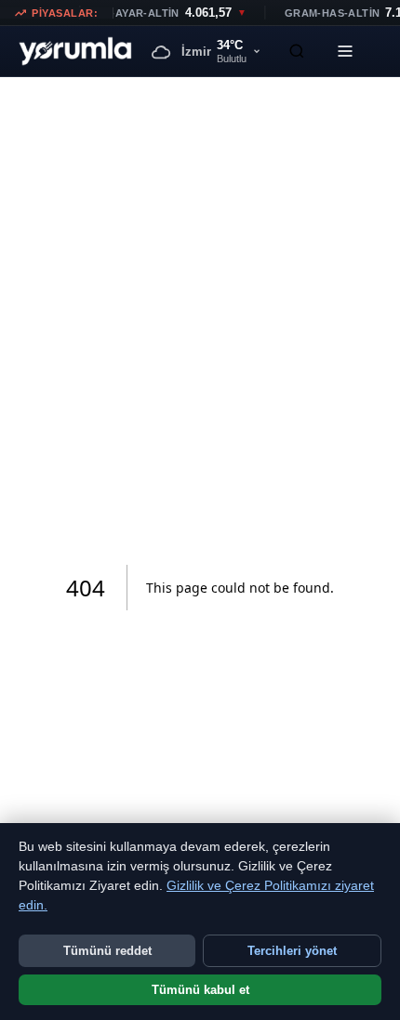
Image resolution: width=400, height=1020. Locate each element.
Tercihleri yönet (292, 951)
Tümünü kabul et (200, 990)
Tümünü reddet (107, 951)
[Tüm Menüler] (345, 51)
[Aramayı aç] (296, 51)
